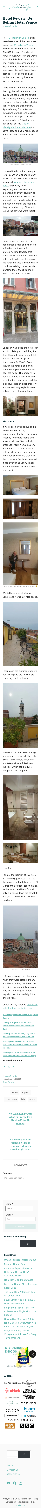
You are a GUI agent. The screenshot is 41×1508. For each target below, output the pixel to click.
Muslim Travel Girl (11, 26)
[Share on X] (8, 1066)
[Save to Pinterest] (13, 1066)
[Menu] (3, 7)
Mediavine (20, 1505)
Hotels (5, 1082)
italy (23, 1099)
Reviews (11, 1082)
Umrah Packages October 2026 (20, 1260)
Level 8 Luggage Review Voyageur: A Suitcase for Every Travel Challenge (20, 1334)
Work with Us (13, 1474)
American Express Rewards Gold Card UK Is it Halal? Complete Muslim (18, 1272)
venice (32, 1099)
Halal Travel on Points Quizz (18, 1280)
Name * (9, 1204)
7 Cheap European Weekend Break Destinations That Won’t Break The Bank (18, 1025)
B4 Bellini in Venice (19, 37)
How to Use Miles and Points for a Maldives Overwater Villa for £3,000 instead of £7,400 (20, 1323)
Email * (9, 1214)
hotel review (11, 1099)
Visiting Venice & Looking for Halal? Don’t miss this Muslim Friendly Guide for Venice (20, 1044)
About (10, 1465)
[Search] (28, 1243)
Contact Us (12, 1469)
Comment (8, 1173)
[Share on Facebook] (4, 1066)
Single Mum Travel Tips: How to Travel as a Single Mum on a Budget (20, 1311)
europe (15, 1092)
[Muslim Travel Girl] (20, 7)
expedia (25, 1092)
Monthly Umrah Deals (15, 1264)
